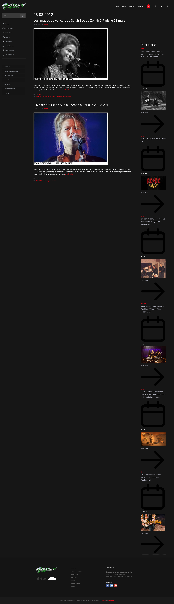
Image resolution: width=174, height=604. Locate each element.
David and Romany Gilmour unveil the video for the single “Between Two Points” (152, 54)
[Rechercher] (22, 16)
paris (49, 96)
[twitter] (111, 586)
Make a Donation (10, 89)
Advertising (8, 80)
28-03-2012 (39, 96)
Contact (7, 93)
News (124, 6)
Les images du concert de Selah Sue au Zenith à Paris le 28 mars (79, 20)
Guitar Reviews (9, 46)
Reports (131, 6)
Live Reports (39, 179)
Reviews (140, 6)
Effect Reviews (9, 50)
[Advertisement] (154, 25)
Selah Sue (62, 96)
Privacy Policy (9, 75)
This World (68, 96)
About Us (7, 66)
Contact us (128, 577)
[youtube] (115, 586)
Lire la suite (69, 90)
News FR (38, 94)
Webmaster (111, 600)
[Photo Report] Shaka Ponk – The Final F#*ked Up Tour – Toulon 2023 (152, 309)
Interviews (8, 33)
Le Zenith (45, 96)
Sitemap (7, 84)
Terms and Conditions (11, 71)
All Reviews (8, 41)
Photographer (102, 600)
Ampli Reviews (9, 55)
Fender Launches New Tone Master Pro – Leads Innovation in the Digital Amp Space (153, 394)
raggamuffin (55, 96)
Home (117, 6)
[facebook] (107, 586)
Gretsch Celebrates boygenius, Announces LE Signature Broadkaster (153, 221)
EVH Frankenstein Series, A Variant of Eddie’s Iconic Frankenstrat (152, 477)
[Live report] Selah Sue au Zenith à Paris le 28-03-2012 (72, 105)
